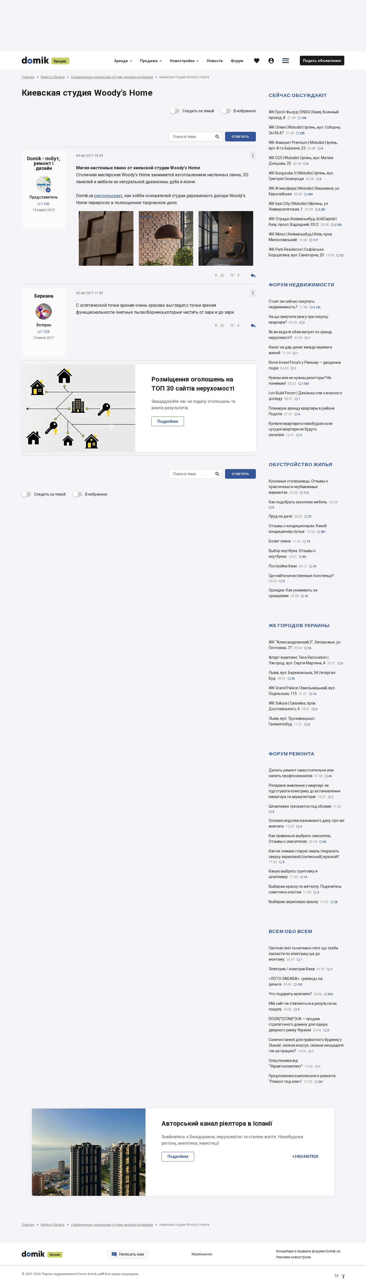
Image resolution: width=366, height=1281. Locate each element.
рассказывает (108, 195)
